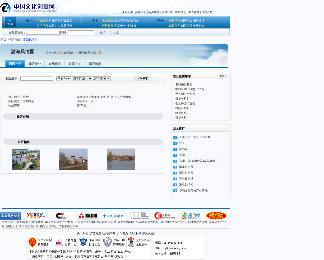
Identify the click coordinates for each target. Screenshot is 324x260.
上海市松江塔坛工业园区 (194, 137)
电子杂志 (198, 25)
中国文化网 (36, 222)
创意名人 (54, 25)
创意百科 (186, 25)
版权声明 (109, 233)
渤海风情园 (186, 184)
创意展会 (186, 20)
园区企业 (35, 64)
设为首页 (207, 12)
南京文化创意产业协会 (59, 222)
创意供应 (108, 20)
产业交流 (66, 20)
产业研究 (54, 20)
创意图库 (174, 25)
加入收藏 (193, 12)
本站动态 (180, 12)
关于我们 (82, 233)
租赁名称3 (181, 98)
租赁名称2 (181, 113)
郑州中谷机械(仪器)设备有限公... (199, 161)
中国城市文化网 (85, 222)
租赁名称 (181, 117)
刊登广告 (167, 12)
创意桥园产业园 (185, 103)
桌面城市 (22, 222)
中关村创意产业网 (196, 222)
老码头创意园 (183, 84)
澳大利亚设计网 (29, 226)
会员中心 (140, 12)
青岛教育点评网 (106, 222)
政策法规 (66, 25)
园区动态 (42, 25)
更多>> (223, 76)
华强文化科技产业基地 (193, 190)
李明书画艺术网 (69, 226)
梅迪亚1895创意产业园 (189, 89)
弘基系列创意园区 (147, 222)
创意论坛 (198, 20)
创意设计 (11, 226)
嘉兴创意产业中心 (171, 222)
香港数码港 (186, 178)
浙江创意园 (186, 172)
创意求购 (120, 20)
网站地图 (149, 233)
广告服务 (96, 233)
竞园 (182, 155)
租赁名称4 (181, 108)
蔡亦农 (183, 149)
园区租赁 (108, 25)
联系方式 (75, 64)
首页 (3, 39)
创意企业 (120, 25)
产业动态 (42, 20)
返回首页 (127, 12)
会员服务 (154, 12)
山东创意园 (186, 167)
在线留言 (55, 64)
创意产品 (132, 20)
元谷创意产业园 (185, 94)
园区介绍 (15, 64)
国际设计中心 (48, 226)
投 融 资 (131, 25)
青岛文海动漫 (126, 222)
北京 (182, 143)
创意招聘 (174, 20)
